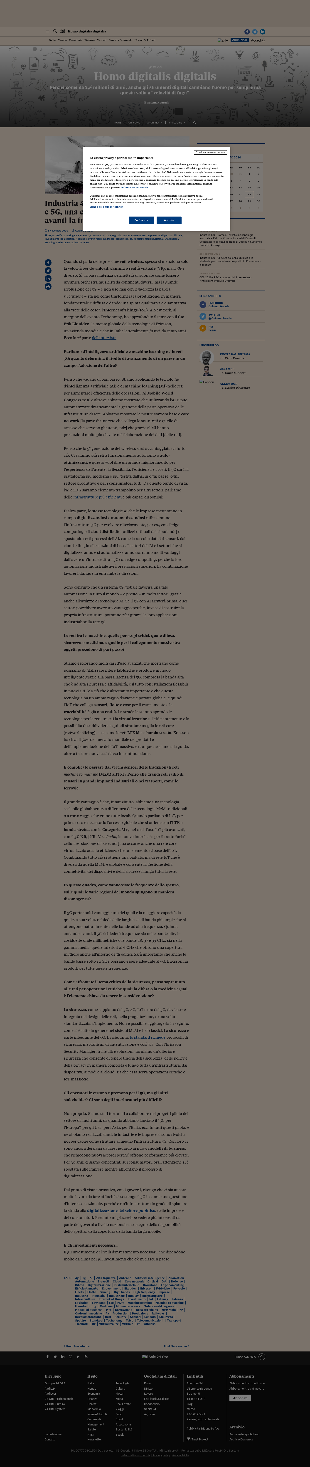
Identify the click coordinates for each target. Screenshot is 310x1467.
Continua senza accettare (210, 152)
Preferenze (142, 220)
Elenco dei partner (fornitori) (107, 206)
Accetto (169, 220)
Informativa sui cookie (134, 187)
